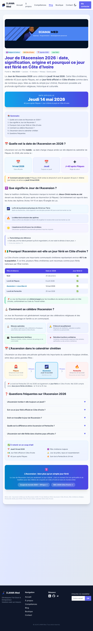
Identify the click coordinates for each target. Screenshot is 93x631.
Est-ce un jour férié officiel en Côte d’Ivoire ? (46, 410)
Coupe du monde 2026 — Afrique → (34, 485)
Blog (51, 5)
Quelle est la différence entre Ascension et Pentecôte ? (46, 426)
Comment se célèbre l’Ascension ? (22, 128)
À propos (28, 5)
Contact (69, 5)
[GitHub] (53, 596)
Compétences (40, 5)
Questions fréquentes (17, 133)
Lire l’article (15, 580)
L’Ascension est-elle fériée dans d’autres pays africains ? (46, 434)
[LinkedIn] (49, 596)
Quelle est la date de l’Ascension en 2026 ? (25, 120)
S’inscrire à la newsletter (80, 594)
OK (88, 598)
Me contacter (85, 5)
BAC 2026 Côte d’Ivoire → (63, 485)
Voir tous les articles (79, 534)
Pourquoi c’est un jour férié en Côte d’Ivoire (25, 125)
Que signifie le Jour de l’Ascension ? (23, 122)
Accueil (19, 5)
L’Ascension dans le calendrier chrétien (24, 131)
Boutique (59, 5)
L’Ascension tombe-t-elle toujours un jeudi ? (46, 402)
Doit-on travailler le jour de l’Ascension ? (46, 418)
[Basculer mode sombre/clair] (75, 5)
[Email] (57, 596)
